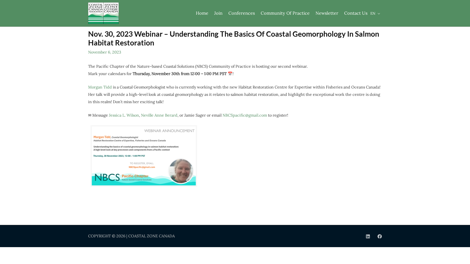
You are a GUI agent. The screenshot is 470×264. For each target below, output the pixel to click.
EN (372, 13)
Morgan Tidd (100, 87)
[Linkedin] (368, 236)
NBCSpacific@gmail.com (245, 115)
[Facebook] (379, 236)
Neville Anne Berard (159, 115)
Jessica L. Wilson (124, 115)
